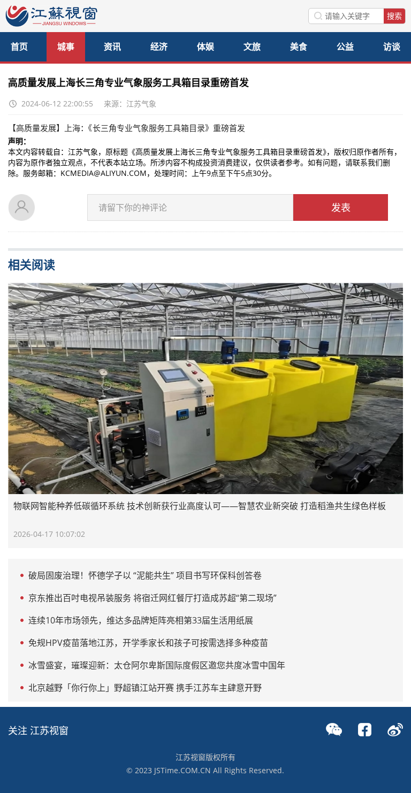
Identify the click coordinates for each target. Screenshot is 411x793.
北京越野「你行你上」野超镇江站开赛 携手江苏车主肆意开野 (145, 688)
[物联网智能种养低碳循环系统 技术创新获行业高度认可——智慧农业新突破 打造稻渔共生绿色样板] (205, 388)
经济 (159, 46)
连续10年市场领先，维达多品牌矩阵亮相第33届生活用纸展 (140, 620)
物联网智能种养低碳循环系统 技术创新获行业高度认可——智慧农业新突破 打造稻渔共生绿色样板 (199, 506)
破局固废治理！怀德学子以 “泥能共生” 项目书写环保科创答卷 (145, 575)
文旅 (252, 46)
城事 (65, 46)
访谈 (391, 46)
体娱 (205, 46)
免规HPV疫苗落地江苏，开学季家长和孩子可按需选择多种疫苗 (148, 643)
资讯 (112, 46)
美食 (298, 46)
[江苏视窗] (51, 24)
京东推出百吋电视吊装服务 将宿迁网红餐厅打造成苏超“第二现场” (152, 598)
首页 (19, 46)
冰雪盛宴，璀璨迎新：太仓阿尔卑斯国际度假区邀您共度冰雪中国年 (156, 665)
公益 (345, 46)
